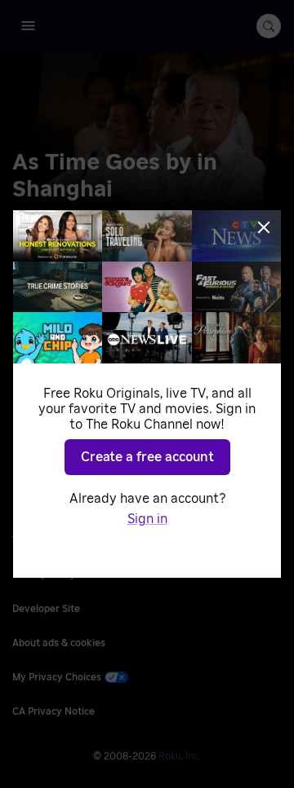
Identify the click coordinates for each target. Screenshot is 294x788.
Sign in (147, 519)
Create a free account (147, 457)
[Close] (264, 227)
